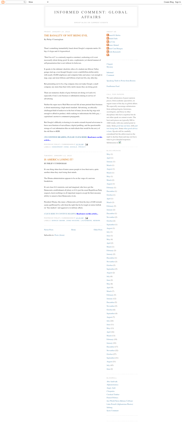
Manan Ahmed (113, 45)
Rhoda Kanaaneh (114, 51)
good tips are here (123, 125)
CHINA (66, 147)
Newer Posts (48, 229)
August (109, 169)
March (109, 165)
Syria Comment (113, 410)
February (110, 187)
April (109, 158)
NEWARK (96, 220)
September (111, 224)
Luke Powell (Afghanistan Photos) (120, 404)
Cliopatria (110, 391)
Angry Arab (111, 388)
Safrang (109, 407)
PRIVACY (82, 147)
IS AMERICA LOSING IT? (58, 159)
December (110, 191)
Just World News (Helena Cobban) (120, 401)
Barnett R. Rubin (113, 35)
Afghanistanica (112, 384)
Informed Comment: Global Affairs (91, 14)
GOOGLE (73, 147)
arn (108, 55)
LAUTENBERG (86, 220)
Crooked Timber (113, 394)
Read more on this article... (87, 213)
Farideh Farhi (112, 38)
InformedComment (110, 73)
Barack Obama (58, 220)
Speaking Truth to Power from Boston (121, 80)
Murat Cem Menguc (115, 48)
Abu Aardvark (112, 381)
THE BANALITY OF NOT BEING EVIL (66, 35)
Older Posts (98, 229)
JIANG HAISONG (72, 220)
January (110, 161)
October (110, 195)
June (108, 235)
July (108, 232)
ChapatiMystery (110, 65)
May (108, 154)
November (111, 217)
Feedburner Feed (113, 86)
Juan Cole (111, 41)
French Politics (112, 397)
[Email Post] (86, 144)
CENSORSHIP (57, 147)
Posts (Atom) (59, 235)
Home (73, 229)
